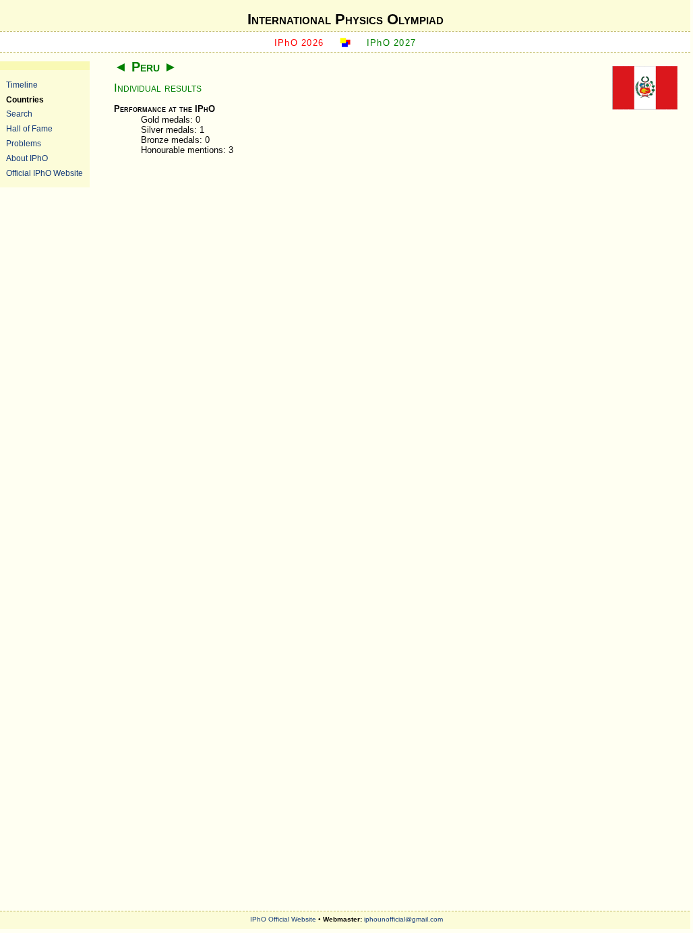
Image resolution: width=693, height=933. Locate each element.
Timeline (22, 84)
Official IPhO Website (44, 173)
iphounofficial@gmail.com (403, 919)
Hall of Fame (29, 128)
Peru (145, 66)
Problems (23, 143)
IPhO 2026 (299, 43)
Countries (25, 99)
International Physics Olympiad (345, 19)
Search (19, 113)
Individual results (158, 88)
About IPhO (27, 158)
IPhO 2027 (392, 43)
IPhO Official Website (283, 919)
